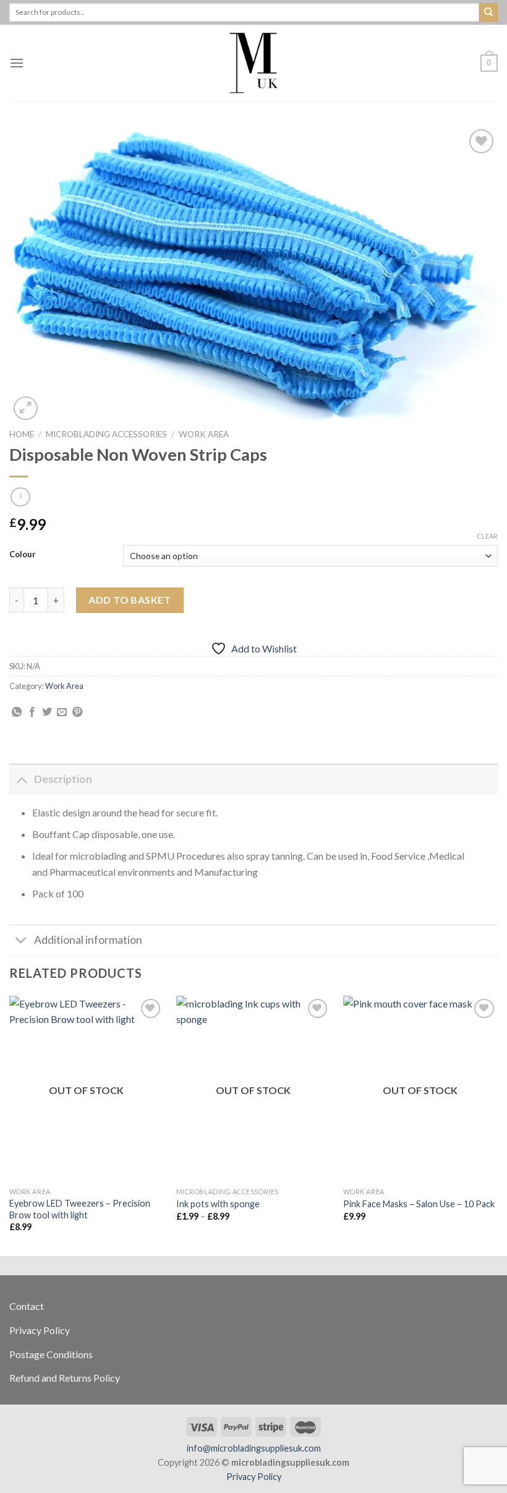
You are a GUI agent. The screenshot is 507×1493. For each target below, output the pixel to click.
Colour (22, 554)
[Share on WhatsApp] (17, 712)
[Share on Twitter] (47, 712)
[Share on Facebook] (32, 712)
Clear (487, 536)
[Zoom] (26, 408)
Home (21, 434)
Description (63, 778)
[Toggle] (21, 779)
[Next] (497, 1125)
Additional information (88, 939)
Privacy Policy (39, 1330)
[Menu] (16, 63)
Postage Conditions (51, 1354)
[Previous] (10, 1125)
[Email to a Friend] (62, 712)
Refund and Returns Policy (64, 1378)
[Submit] (488, 12)
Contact (26, 1306)
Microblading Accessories (106, 434)
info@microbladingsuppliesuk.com (254, 1448)
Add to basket (129, 599)
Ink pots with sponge (218, 1204)
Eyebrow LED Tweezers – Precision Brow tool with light (79, 1209)
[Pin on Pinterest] (77, 712)
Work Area (204, 434)
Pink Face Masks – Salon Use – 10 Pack (419, 1204)
